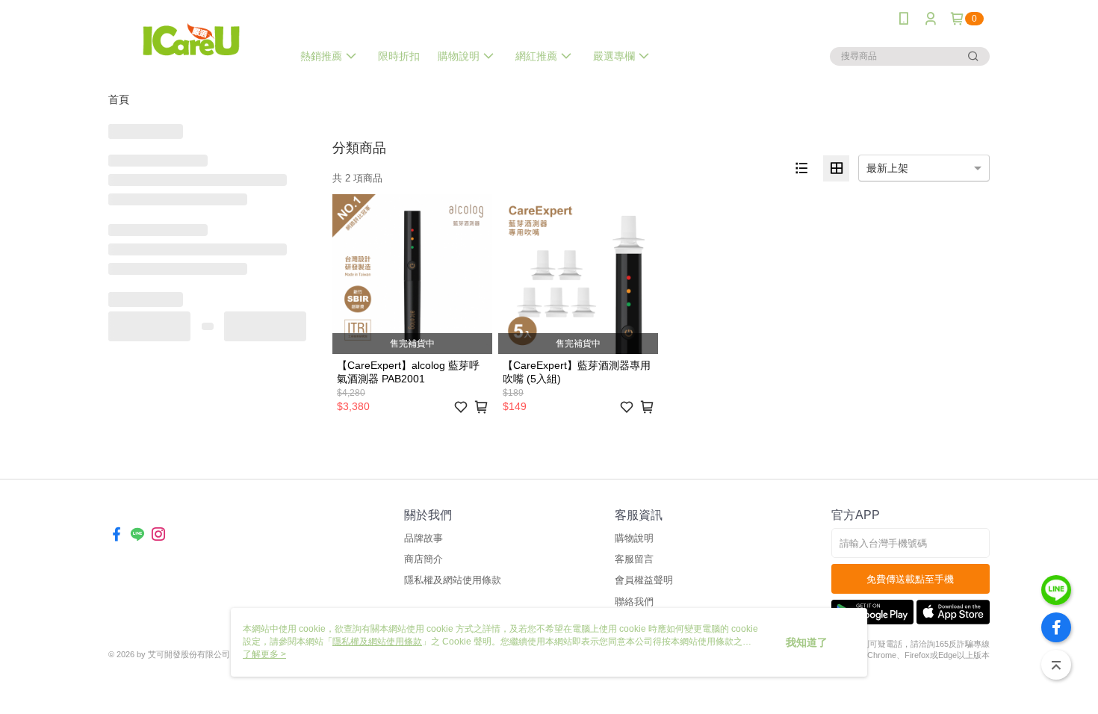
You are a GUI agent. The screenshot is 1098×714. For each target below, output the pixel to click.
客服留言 (634, 559)
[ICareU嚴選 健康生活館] (191, 39)
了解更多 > (264, 654)
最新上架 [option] (887, 168)
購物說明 (634, 538)
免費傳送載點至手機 (910, 579)
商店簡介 (423, 559)
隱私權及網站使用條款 (452, 580)
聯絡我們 (634, 601)
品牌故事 (423, 538)
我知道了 (807, 642)
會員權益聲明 (644, 580)
